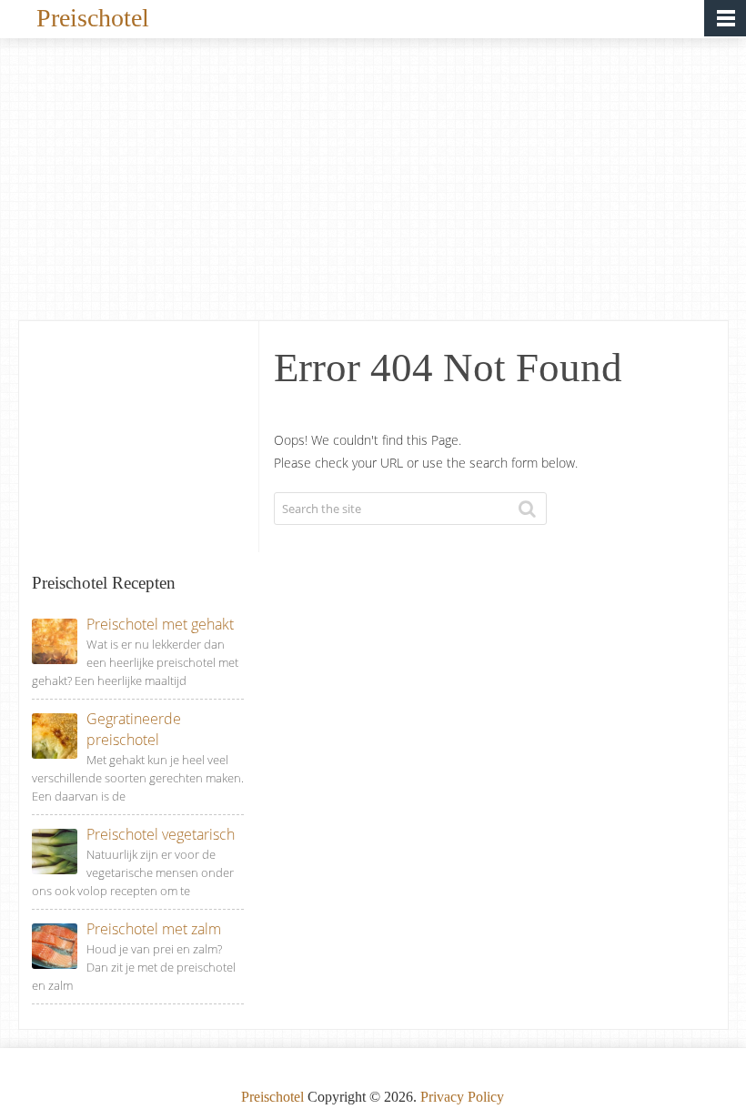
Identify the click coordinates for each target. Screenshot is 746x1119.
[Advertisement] (373, 183)
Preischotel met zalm (153, 929)
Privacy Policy (462, 1096)
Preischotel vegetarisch (160, 834)
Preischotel (92, 16)
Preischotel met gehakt (160, 624)
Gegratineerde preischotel (133, 729)
